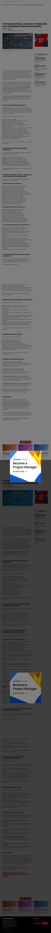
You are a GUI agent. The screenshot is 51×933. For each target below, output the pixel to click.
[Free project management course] (25, 481)
